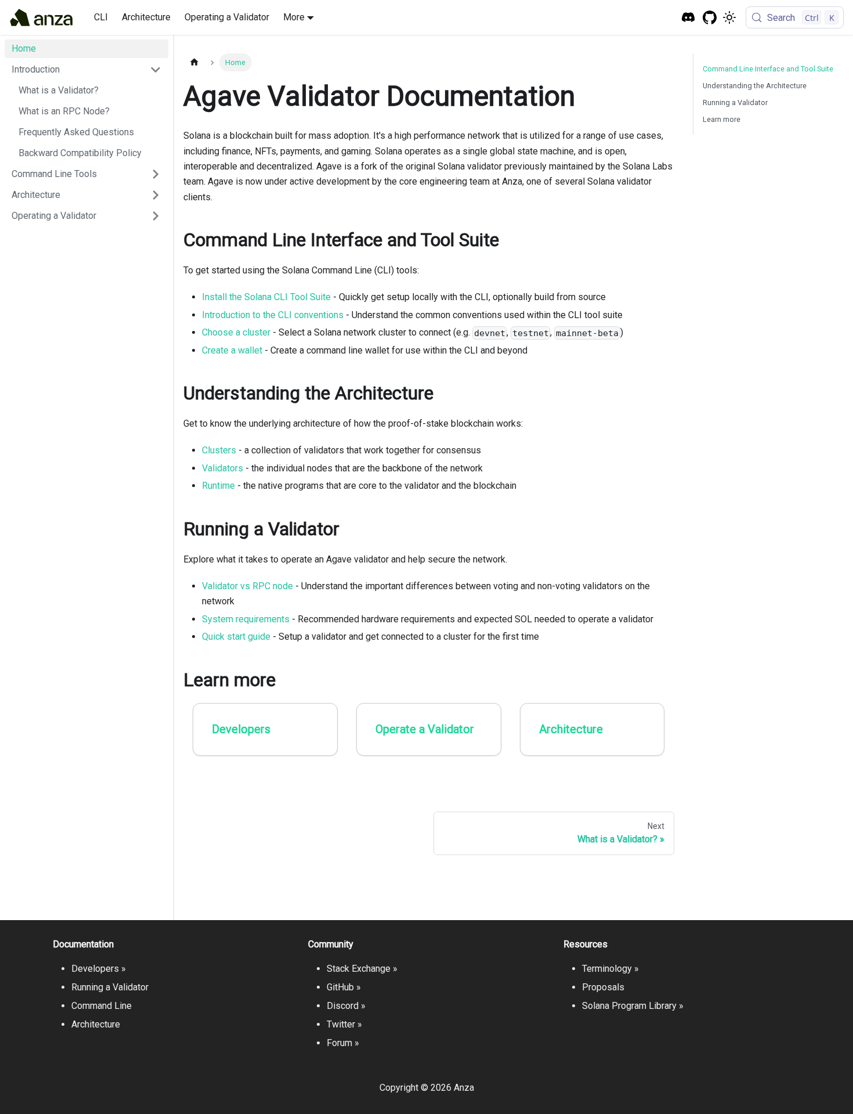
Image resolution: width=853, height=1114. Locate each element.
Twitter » (344, 1024)
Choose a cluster (236, 332)
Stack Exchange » (362, 968)
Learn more (721, 119)
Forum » (343, 1042)
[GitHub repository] (710, 17)
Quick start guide (236, 636)
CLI (101, 17)
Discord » (346, 1005)
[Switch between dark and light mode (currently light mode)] (729, 17)
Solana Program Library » (633, 1005)
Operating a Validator (227, 17)
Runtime (218, 485)
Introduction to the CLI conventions (273, 314)
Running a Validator (735, 102)
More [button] (294, 17)
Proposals (603, 987)
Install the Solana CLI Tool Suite (266, 296)
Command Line (101, 1005)
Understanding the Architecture (755, 85)
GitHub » (344, 987)
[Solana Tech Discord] (688, 17)
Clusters (219, 450)
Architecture (146, 17)
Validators (222, 468)
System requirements (246, 619)
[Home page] (194, 62)
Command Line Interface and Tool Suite (768, 68)
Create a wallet (232, 350)
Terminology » (610, 968)
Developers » (98, 968)
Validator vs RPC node (247, 586)
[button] (86, 69)
